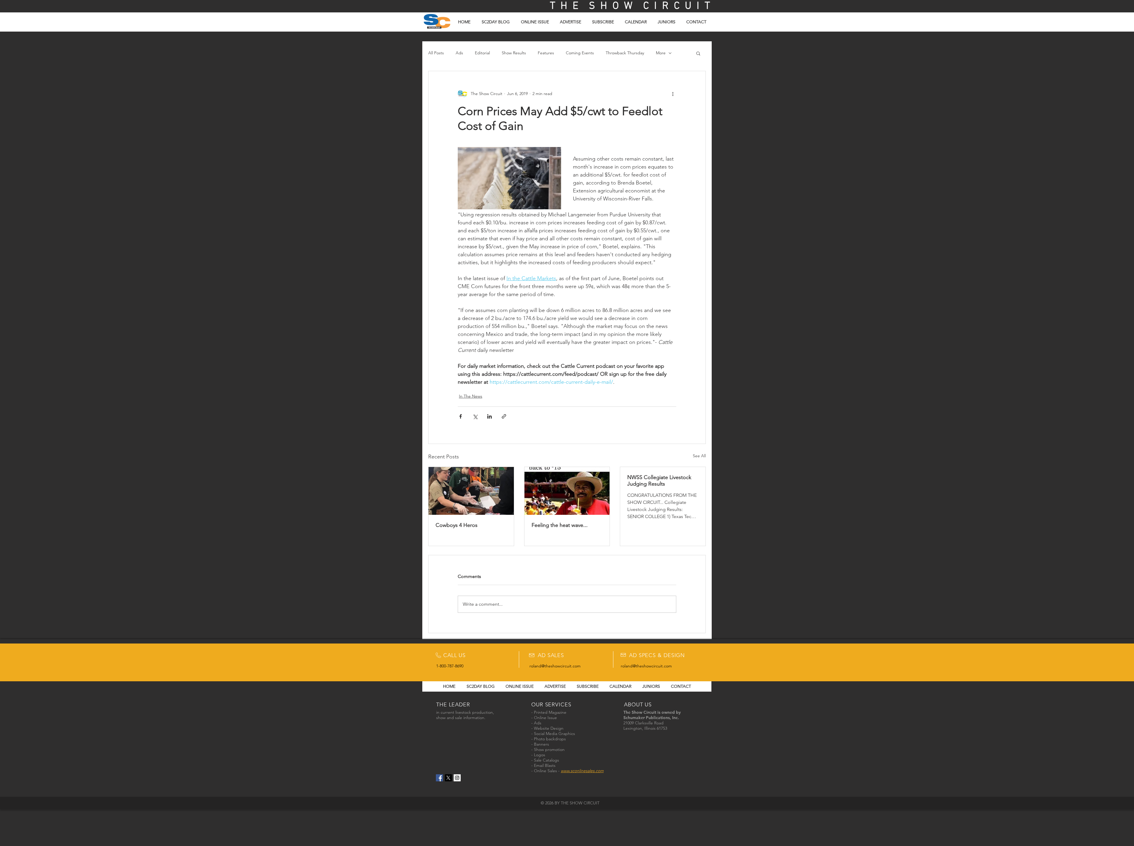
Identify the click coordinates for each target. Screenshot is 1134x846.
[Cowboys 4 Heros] (471, 491)
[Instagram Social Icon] (457, 777)
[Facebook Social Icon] (439, 777)
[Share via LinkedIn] (489, 416)
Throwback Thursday (625, 52)
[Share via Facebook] (460, 416)
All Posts (436, 52)
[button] (698, 53)
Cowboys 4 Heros (457, 525)
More (661, 52)
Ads (459, 52)
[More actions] (672, 93)
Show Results (514, 52)
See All (699, 455)
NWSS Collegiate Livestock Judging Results (659, 480)
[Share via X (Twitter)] (475, 416)
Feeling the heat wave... (560, 525)
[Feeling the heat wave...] (567, 491)
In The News (470, 396)
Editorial (482, 52)
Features (546, 52)
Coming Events (580, 52)
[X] (448, 777)
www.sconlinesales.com (582, 770)
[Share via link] (504, 416)
